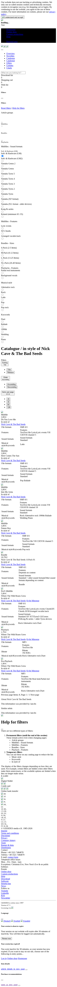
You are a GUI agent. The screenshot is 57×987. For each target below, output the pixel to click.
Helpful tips (6, 883)
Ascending (11, 384)
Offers (9, 63)
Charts (9, 68)
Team (3, 843)
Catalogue (10, 58)
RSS (3, 895)
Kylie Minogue (33, 601)
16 (8, 399)
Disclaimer (5, 835)
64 (8, 405)
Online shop (6, 871)
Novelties (10, 56)
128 (8, 407)
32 (8, 402)
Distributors (6, 847)
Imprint (4, 831)
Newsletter (5, 898)
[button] (7, 39)
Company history (8, 840)
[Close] (2, 49)
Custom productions (9, 874)
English (16, 921)
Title (9, 370)
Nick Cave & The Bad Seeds (13, 424)
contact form (13, 857)
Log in (4, 958)
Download (5, 879)
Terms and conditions (10, 833)
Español (26, 921)
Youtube (4, 891)
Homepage (22, 958)
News (3, 886)
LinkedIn (5, 893)
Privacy (4, 838)
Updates (9, 65)
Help (3, 876)
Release (10, 372)
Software (5, 881)
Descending (11, 387)
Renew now (6, 939)
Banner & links (7, 845)
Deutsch (7, 921)
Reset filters (6, 108)
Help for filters (18, 108)
